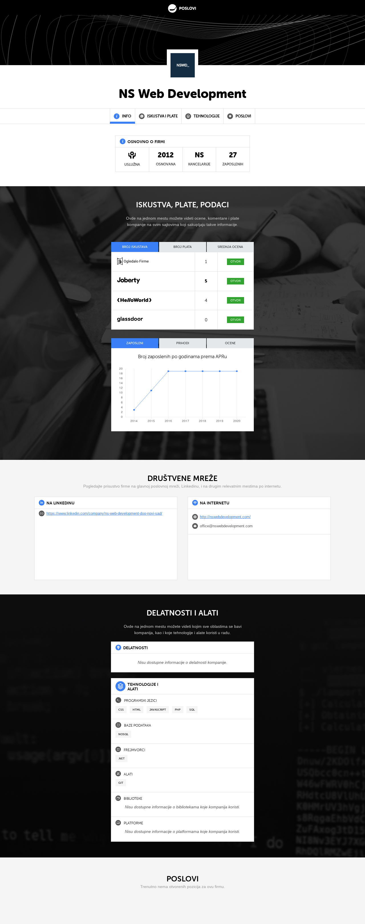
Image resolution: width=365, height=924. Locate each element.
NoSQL (123, 734)
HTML (137, 709)
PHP (178, 709)
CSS (121, 709)
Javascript (157, 709)
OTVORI (235, 261)
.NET (121, 758)
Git (120, 782)
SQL (192, 709)
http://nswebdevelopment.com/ (225, 517)
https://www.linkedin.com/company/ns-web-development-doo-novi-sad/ (104, 513)
